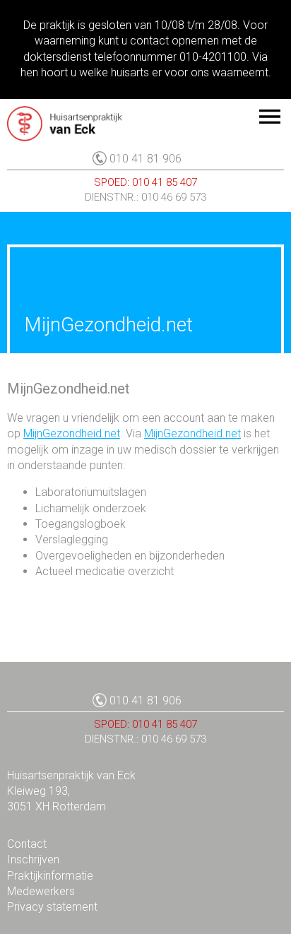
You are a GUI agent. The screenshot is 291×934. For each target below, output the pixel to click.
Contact (27, 844)
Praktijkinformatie (50, 875)
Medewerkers (41, 891)
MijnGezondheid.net (71, 433)
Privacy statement (52, 907)
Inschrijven (33, 859)
